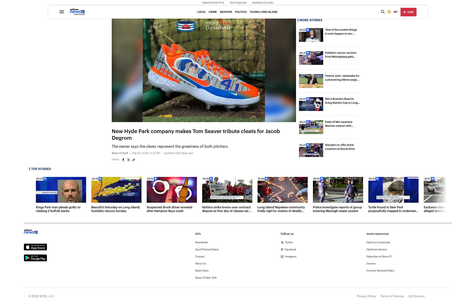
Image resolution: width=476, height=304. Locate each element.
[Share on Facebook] (123, 159)
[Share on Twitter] (128, 159)
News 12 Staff (120, 153)
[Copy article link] (133, 159)
